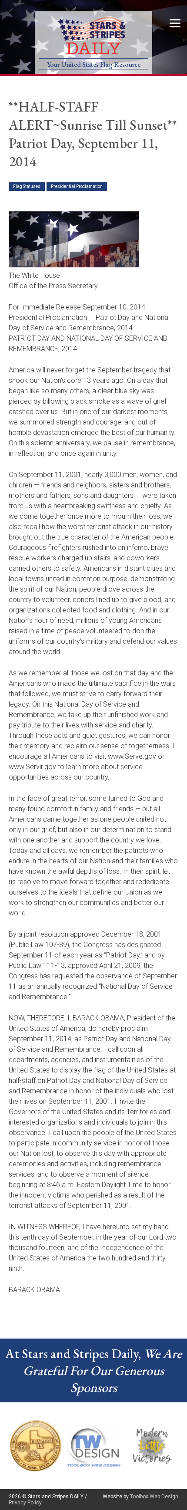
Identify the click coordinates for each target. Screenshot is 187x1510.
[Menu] (175, 23)
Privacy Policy (25, 1503)
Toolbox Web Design (154, 1497)
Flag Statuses (26, 186)
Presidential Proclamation (77, 186)
